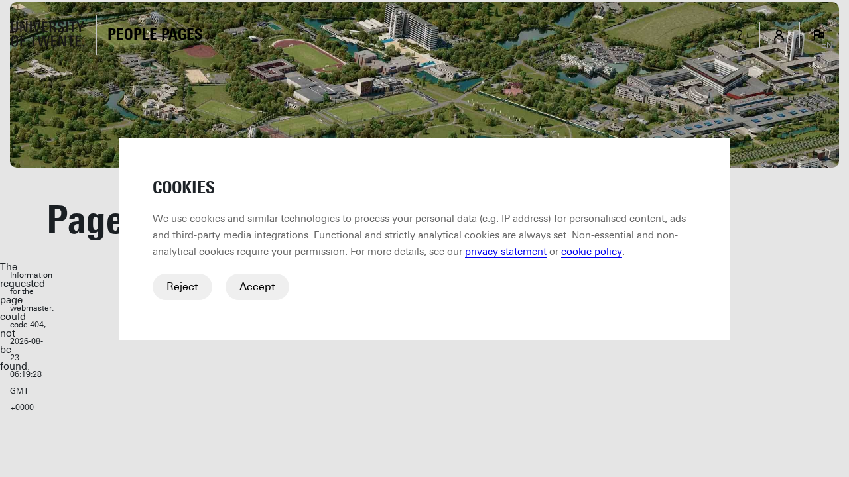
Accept (257, 286)
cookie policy (591, 252)
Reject (182, 286)
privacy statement (506, 252)
